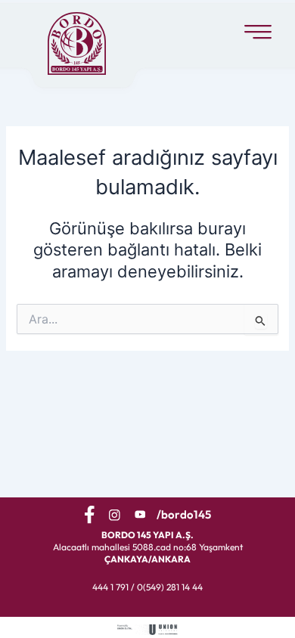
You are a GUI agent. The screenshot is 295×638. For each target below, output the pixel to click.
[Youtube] (140, 514)
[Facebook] (89, 514)
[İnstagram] (114, 514)
